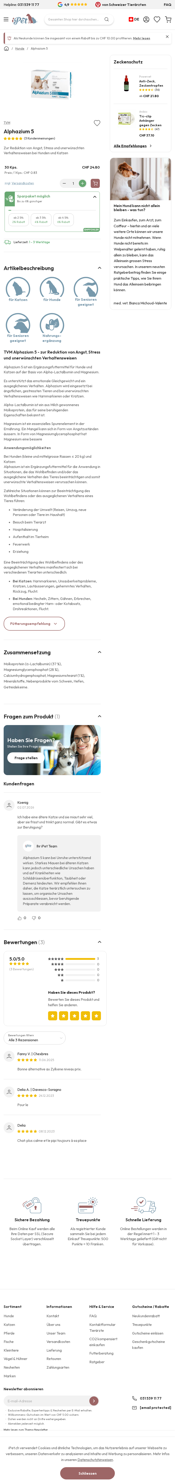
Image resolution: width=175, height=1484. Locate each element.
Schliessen (88, 1473)
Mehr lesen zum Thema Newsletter (26, 1429)
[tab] (52, 199)
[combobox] (79, 19)
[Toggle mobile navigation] (6, 19)
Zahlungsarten (57, 1367)
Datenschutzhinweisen (95, 1459)
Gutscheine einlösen (147, 1333)
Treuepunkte (142, 1324)
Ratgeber (97, 1362)
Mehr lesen (141, 38)
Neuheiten (12, 1367)
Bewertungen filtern (21, 1035)
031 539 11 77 (151, 1398)
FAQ (167, 4)
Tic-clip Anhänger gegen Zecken (150, 120)
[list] (52, 85)
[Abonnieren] (93, 1401)
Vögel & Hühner (15, 1358)
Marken (10, 1376)
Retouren (53, 1358)
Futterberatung (101, 1353)
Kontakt (52, 1316)
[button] (135, 19)
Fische (9, 1341)
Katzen (9, 1324)
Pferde (9, 1333)
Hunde (9, 1316)
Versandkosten (23, 183)
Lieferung (54, 1350)
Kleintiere (11, 1350)
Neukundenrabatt (146, 1316)
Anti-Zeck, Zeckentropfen (151, 83)
